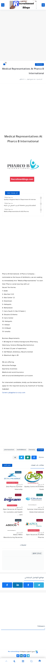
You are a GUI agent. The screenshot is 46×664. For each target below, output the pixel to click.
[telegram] (39, 585)
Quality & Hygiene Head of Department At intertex (20, 199)
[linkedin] (18, 585)
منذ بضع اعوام (9, 197)
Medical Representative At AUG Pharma (16, 211)
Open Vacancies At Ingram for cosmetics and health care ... (12, 512)
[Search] (31, 661)
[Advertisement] (23, 36)
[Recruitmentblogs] (23, 5)
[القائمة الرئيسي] (43, 5)
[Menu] (23, 661)
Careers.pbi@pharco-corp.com (13, 393)
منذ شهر (40, 484)
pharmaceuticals (9, 450)
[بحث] (2, 5)
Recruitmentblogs (13, 651)
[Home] (40, 661)
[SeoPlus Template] (36, 651)
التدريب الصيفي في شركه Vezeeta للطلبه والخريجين (20, 205)
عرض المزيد (7, 465)
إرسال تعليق (37, 553)
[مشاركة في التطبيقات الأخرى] (15, 457)
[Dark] (14, 661)
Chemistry (39, 64)
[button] (34, 457)
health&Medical (21, 450)
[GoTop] (6, 661)
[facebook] (28, 585)
